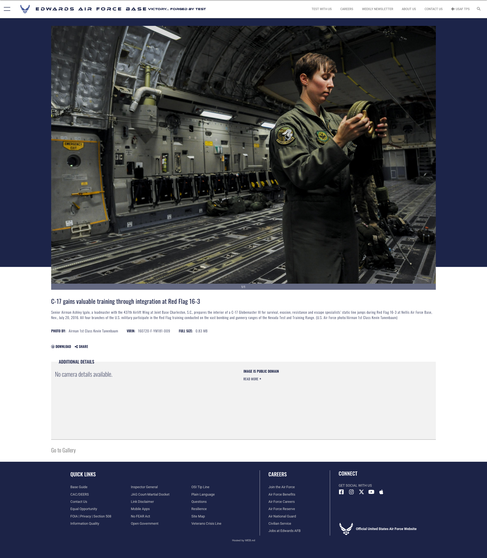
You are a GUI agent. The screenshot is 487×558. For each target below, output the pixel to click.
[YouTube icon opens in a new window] (371, 492)
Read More (251, 379)
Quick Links (83, 474)
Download (63, 346)
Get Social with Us (355, 485)
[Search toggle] (479, 9)
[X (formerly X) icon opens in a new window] (361, 492)
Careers (277, 474)
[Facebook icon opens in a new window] (341, 492)
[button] (6, 9)
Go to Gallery (63, 450)
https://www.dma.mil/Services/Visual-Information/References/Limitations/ (288, 397)
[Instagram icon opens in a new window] (351, 492)
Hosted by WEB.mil (243, 540)
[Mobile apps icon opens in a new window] (381, 492)
